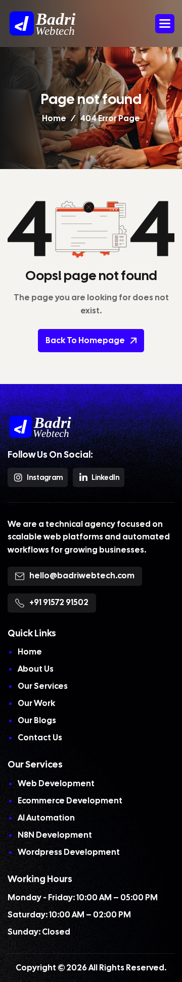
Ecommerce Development (70, 800)
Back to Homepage (85, 340)
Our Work (36, 703)
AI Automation (46, 817)
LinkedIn (105, 477)
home (54, 118)
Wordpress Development (69, 852)
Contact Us (40, 737)
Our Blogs (37, 720)
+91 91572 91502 (58, 602)
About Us (36, 669)
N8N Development (55, 835)
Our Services (43, 686)
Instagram (45, 477)
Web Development (56, 783)
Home (30, 651)
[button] (164, 23)
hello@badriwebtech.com (81, 575)
